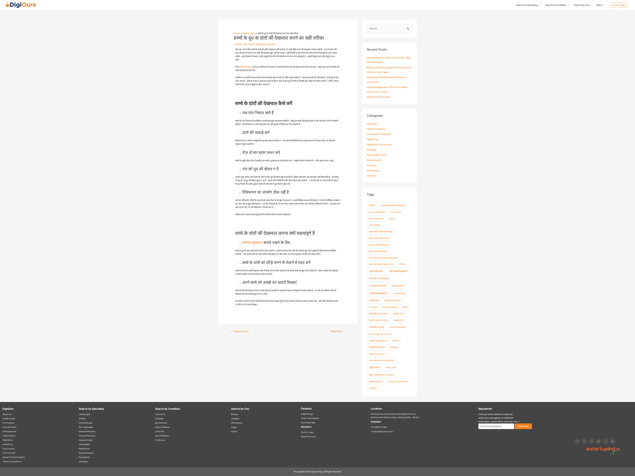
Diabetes (374, 300)
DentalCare (376, 271)
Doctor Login (307, 432)
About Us (6, 414)
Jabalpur (235, 418)
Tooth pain (160, 440)
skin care (391, 367)
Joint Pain (159, 431)
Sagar (234, 427)
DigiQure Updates (376, 129)
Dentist (82, 418)
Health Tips (241, 44)
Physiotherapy (377, 347)
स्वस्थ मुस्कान (252, 242)
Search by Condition (555, 5)
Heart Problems (162, 427)
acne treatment (376, 218)
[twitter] (584, 441)
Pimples (394, 347)
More (599, 5)
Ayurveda (372, 123)
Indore (234, 431)
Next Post (338, 331)
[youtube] (598, 441)
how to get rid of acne (380, 334)
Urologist (83, 461)
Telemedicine (8, 436)
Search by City (581, 5)
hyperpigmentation (378, 340)
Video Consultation (310, 418)
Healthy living (376, 326)
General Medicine (87, 431)
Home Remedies (398, 327)
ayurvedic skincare (378, 244)
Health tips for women (378, 97)
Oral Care (372, 165)
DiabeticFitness (392, 300)
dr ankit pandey (389, 307)
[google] (591, 441)
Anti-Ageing (374, 225)
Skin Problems (162, 436)
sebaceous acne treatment (381, 360)
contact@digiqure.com (382, 431)
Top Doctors (8, 448)
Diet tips (373, 307)
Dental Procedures (379, 278)
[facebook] (577, 441)
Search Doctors (308, 436)
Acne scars (396, 212)
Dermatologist (85, 423)
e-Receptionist (9, 431)
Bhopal (234, 414)
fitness (405, 307)
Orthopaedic (373, 170)
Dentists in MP (377, 285)
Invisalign (372, 150)
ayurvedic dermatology (381, 231)
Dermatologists (378, 293)
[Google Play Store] (613, 441)
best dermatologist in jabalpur (383, 257)
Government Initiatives (379, 134)
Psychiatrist (84, 457)
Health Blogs (307, 414)
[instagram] (606, 441)
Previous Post (239, 331)
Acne (372, 205)
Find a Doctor (8, 453)
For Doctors (8, 423)
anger (391, 218)
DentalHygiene (398, 271)
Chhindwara (236, 423)
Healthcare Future (378, 313)
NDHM (395, 340)
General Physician (87, 436)
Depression (398, 285)
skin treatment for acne (381, 374)
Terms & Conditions (11, 461)
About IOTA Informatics (13, 457)
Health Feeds (8, 418)
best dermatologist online (381, 264)
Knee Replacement (377, 155)
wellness (373, 388)
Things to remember (397, 381)
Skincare (374, 367)
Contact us (7, 444)
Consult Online (9, 427)
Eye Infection (161, 423)
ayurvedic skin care (379, 238)
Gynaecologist (86, 440)
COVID (402, 264)
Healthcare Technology (379, 144)
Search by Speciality (527, 5)
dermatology (399, 293)
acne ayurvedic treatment (393, 205)
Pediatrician (84, 448)
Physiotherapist (86, 453)
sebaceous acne (377, 354)
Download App (308, 422)
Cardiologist (84, 414)
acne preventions (377, 212)
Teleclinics (7, 440)
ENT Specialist (86, 427)
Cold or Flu (160, 414)
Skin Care (372, 175)
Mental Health (374, 160)
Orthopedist (84, 444)
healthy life (398, 320)
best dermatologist (378, 251)
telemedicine (375, 381)
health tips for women (378, 320)
